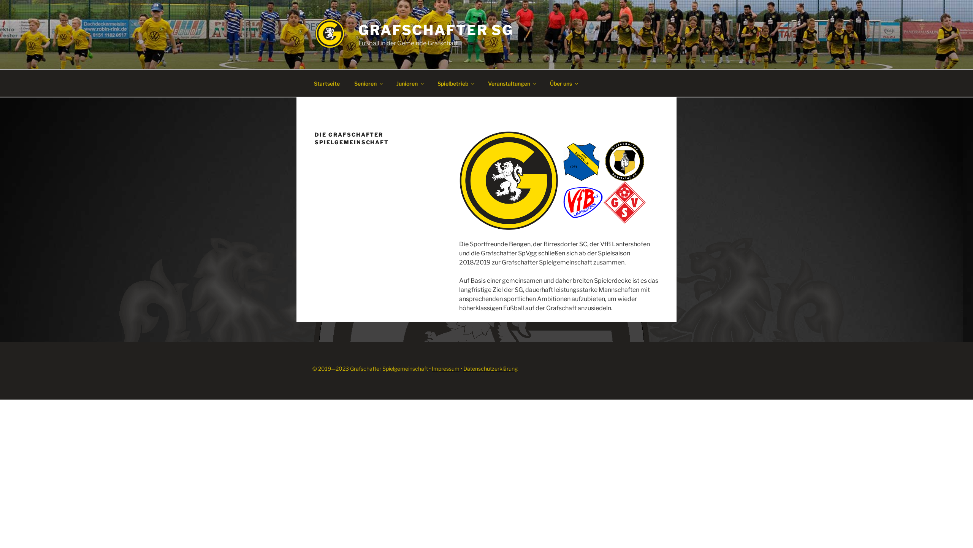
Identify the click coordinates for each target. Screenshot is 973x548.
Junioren (407, 83)
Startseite (327, 83)
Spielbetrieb (452, 83)
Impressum (446, 368)
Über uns (561, 83)
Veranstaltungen (509, 83)
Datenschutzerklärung (490, 368)
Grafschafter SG (435, 30)
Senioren (365, 83)
